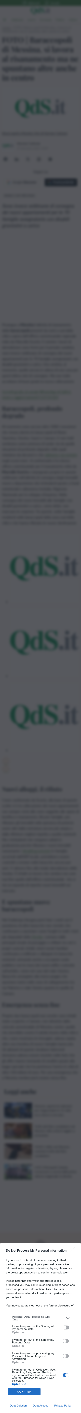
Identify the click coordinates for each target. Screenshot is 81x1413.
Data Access (40, 1405)
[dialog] (40, 1328)
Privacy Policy (62, 1405)
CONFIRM (24, 1391)
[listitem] (40, 1318)
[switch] (66, 1327)
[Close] (73, 1251)
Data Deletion (18, 1405)
